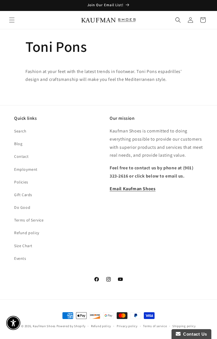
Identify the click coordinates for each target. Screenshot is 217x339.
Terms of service (155, 326)
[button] (12, 20)
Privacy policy (127, 326)
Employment (26, 169)
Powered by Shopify (71, 326)
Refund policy (26, 232)
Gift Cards (23, 194)
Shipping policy (184, 326)
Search (20, 131)
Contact (21, 156)
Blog (18, 143)
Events (20, 258)
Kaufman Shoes (44, 326)
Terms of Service (29, 220)
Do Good (22, 207)
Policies (21, 182)
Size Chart (23, 245)
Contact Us (194, 334)
